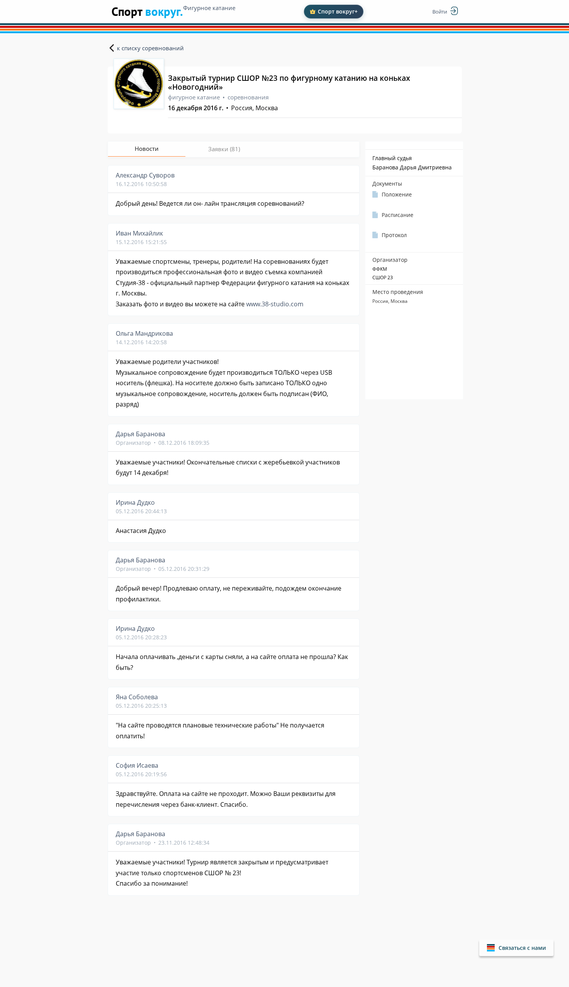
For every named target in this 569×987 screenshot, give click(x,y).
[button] (516, 947)
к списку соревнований (150, 48)
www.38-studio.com (274, 304)
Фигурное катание (209, 8)
